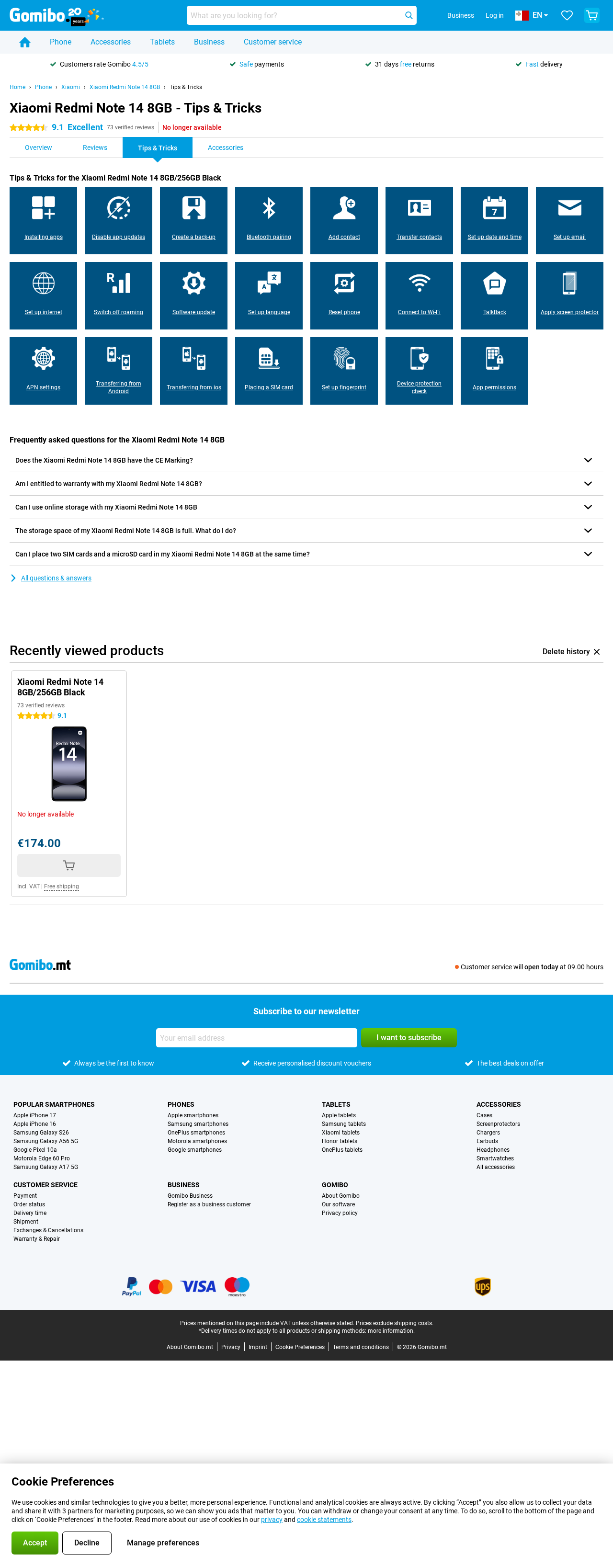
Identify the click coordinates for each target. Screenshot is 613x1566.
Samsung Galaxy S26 (41, 1132)
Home (17, 87)
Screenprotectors (498, 1124)
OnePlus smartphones (196, 1132)
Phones (181, 1104)
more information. (391, 1331)
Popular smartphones (54, 1104)
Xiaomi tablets (341, 1132)
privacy (272, 1519)
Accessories (111, 41)
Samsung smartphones (198, 1124)
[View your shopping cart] (591, 15)
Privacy (230, 1347)
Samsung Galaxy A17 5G (45, 1167)
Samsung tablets (344, 1124)
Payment (25, 1195)
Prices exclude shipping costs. (394, 1323)
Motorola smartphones (197, 1141)
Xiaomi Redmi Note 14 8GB (125, 87)
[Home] (25, 42)
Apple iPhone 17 (34, 1115)
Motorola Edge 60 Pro (41, 1158)
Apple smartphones (193, 1115)
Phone (60, 41)
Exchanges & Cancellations (48, 1230)
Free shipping (61, 886)
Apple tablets (339, 1115)
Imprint (258, 1347)
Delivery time (29, 1213)
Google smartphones (195, 1149)
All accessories (496, 1167)
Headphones (493, 1149)
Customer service (273, 41)
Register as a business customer (209, 1204)
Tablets (162, 41)
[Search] (409, 15)
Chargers (488, 1132)
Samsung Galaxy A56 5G (45, 1141)
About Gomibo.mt (190, 1347)
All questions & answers (56, 578)
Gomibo (335, 1185)
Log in (495, 15)
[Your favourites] (567, 15)
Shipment (25, 1221)
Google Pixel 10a (35, 1149)
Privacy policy (340, 1213)
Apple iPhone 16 (34, 1124)
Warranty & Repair (36, 1239)
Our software (338, 1204)
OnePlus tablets (342, 1149)
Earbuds (487, 1141)
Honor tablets (339, 1141)
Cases (484, 1115)
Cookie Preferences (300, 1347)
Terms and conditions (361, 1347)
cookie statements (324, 1519)
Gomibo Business (190, 1195)
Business (209, 41)
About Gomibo (341, 1195)
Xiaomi (70, 87)
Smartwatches (495, 1158)
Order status (29, 1204)
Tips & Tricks (186, 87)
